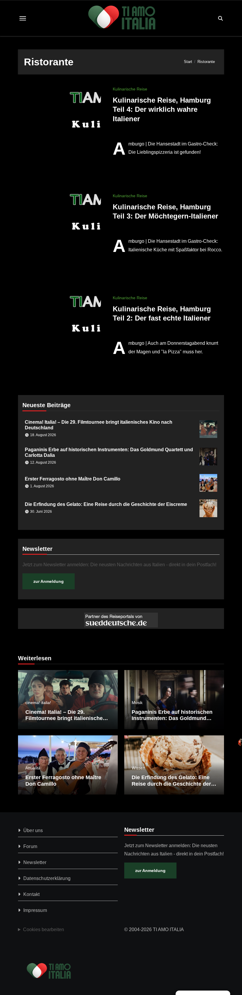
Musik (137, 702)
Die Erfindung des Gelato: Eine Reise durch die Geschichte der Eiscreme (106, 504)
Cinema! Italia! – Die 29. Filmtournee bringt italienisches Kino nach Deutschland (65, 718)
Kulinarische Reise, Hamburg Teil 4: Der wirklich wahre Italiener (162, 109)
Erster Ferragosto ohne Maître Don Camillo (72, 478)
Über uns (33, 830)
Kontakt (31, 894)
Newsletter (34, 862)
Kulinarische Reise (130, 89)
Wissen (138, 768)
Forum (30, 846)
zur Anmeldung (48, 581)
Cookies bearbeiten (43, 929)
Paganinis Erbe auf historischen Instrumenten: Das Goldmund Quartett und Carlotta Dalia (172, 718)
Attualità (32, 768)
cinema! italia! (38, 702)
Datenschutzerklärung (47, 878)
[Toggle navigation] (22, 18)
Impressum (35, 910)
